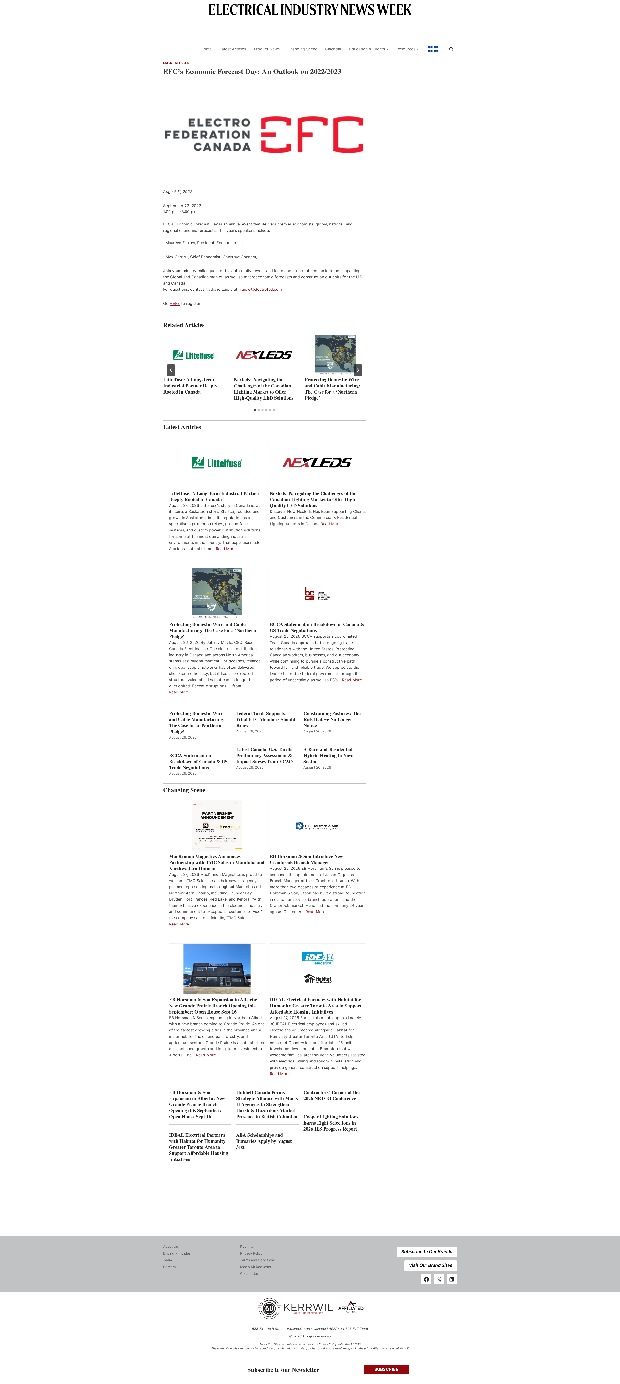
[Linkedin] (452, 1279)
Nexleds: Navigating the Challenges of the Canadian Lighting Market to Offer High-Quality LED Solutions (264, 388)
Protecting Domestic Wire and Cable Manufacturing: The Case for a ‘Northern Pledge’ (332, 388)
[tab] (255, 410)
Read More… (227, 548)
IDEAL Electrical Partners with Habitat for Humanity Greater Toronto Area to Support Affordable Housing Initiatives (316, 1006)
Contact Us (249, 1273)
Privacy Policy (251, 1253)
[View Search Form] (451, 49)
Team (167, 1260)
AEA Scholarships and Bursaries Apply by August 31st (264, 1141)
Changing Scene (302, 49)
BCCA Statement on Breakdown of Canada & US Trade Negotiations (317, 627)
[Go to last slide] (171, 370)
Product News (267, 49)
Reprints (246, 1246)
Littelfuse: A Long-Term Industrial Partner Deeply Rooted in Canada (190, 385)
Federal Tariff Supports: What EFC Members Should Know (265, 719)
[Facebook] (426, 1279)
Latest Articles (232, 49)
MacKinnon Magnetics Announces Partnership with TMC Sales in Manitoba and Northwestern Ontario (216, 862)
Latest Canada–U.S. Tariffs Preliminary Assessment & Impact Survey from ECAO (264, 755)
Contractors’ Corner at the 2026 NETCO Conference (331, 1095)
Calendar (333, 49)
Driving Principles (177, 1253)
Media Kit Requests (255, 1267)
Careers (169, 1267)
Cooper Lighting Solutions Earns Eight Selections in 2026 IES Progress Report (331, 1123)
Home (206, 49)
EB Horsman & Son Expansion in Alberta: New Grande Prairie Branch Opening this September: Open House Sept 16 (213, 1006)
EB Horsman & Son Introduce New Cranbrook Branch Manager (306, 859)
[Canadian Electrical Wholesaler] (178, 49)
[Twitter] (439, 1279)
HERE (175, 303)
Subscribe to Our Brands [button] (426, 1251)
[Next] (358, 370)
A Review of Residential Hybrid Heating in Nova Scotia (328, 755)
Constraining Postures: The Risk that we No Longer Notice (332, 719)
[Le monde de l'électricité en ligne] (433, 49)
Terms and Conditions (257, 1260)
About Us (170, 1246)
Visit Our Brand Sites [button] (430, 1265)
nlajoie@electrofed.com (260, 289)
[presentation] (193, 355)
